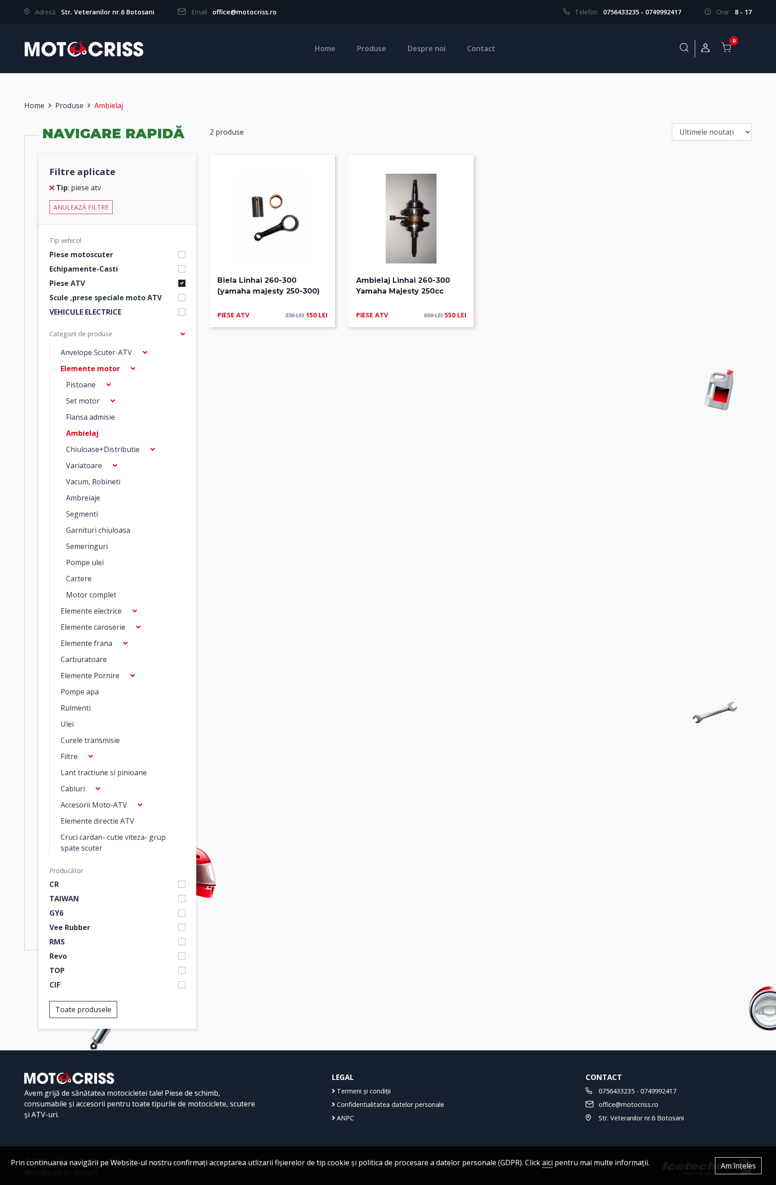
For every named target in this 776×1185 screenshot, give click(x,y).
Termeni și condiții (363, 1091)
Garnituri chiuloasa (98, 530)
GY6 (56, 913)
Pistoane (81, 385)
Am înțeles (738, 1166)
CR (54, 884)
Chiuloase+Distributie (103, 449)
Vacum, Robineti (93, 482)
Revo (58, 956)
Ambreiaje (83, 498)
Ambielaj (82, 433)
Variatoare (84, 465)
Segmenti (82, 514)
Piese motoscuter (81, 254)
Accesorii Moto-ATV (94, 805)
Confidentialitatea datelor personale (389, 1104)
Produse (371, 48)
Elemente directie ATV (97, 821)
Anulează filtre (81, 207)
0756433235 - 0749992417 (642, 12)
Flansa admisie (90, 417)
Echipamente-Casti (83, 269)
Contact (481, 48)
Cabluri (73, 789)
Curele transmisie (90, 740)
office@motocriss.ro (244, 12)
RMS (57, 942)
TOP (57, 970)
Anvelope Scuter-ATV (96, 352)
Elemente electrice (91, 611)
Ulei (67, 724)
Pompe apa (80, 692)
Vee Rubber (69, 927)
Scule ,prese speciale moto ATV (105, 298)
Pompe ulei (85, 562)
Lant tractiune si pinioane (104, 772)
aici (547, 1162)
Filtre (69, 756)
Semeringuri (87, 546)
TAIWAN (64, 899)
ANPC (344, 1118)
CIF (54, 985)
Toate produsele (83, 1009)
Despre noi (426, 48)
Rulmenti (76, 708)
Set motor (83, 401)
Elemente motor (90, 368)
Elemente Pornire (90, 675)
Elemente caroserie (93, 627)
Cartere (79, 579)
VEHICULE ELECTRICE (85, 312)
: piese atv (78, 188)
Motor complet (91, 595)
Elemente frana (86, 643)
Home (325, 48)
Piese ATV (67, 283)
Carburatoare (84, 659)
